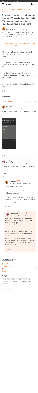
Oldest (9, 102)
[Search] (32, 4)
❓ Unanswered (19, 269)
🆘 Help (4, 271)
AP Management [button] (25, 281)
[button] (9, 133)
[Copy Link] (27, 30)
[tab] (6, 96)
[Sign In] (35, 4)
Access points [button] (14, 283)
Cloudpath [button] (6, 281)
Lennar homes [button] (25, 286)
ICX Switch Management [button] (10, 286)
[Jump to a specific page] (34, 101)
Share (4, 91)
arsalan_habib (11, 161)
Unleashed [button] (6, 288)
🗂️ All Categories (7, 264)
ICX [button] (15, 281)
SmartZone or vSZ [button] (23, 279)
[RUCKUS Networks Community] (8, 4)
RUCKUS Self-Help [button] (9, 279)
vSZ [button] (5, 283)
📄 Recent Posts (7, 266)
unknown (9, 28)
